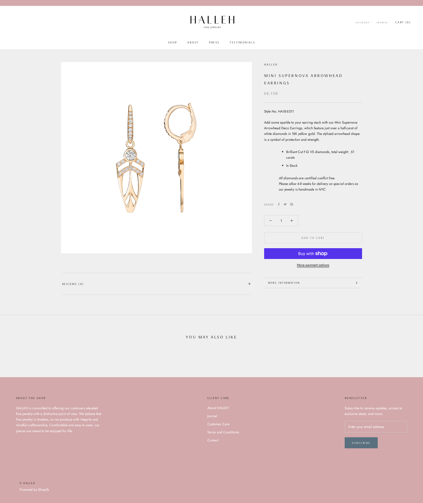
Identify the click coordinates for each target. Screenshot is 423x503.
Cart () (403, 22)
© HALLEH (27, 483)
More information (284, 282)
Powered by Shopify (34, 489)
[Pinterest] (291, 204)
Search (382, 22)
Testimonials (242, 42)
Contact (212, 440)
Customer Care (218, 424)
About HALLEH (218, 407)
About (193, 42)
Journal (212, 415)
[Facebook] (278, 204)
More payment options (313, 264)
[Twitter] (285, 204)
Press (214, 42)
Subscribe (361, 443)
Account (363, 22)
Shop (172, 42)
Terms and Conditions (223, 432)
